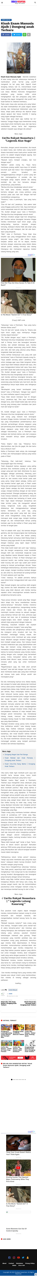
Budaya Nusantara (21, 1272)
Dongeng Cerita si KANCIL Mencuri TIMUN (18, 1033)
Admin (10, 993)
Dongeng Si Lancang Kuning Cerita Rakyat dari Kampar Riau (6, 1034)
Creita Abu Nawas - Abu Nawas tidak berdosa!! (17, 1049)
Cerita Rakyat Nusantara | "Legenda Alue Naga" (18, 139)
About (4, 1263)
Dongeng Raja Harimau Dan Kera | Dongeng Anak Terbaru (30, 1049)
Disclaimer (19, 1263)
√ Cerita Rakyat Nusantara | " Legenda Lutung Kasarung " (18, 901)
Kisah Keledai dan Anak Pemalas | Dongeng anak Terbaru (20, 759)
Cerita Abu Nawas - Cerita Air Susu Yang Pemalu (6, 1049)
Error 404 (21, 1265)
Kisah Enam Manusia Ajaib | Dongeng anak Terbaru (17, 26)
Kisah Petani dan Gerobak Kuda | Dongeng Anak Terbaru (28, 1003)
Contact (11, 1263)
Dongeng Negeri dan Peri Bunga (16, 754)
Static (14, 1265)
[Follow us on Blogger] (28, 1257)
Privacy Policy (30, 1263)
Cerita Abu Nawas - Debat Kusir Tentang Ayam (30, 1034)
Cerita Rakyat (13, 990)
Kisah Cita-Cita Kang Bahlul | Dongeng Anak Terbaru (20, 765)
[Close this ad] (35, 1274)
